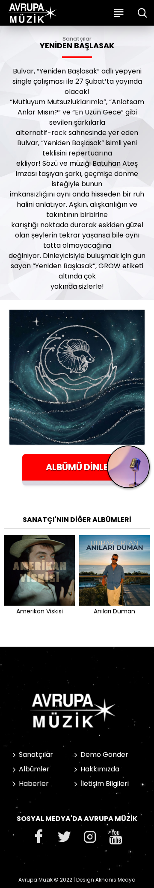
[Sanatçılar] (128, 470)
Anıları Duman (114, 611)
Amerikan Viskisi (39, 611)
